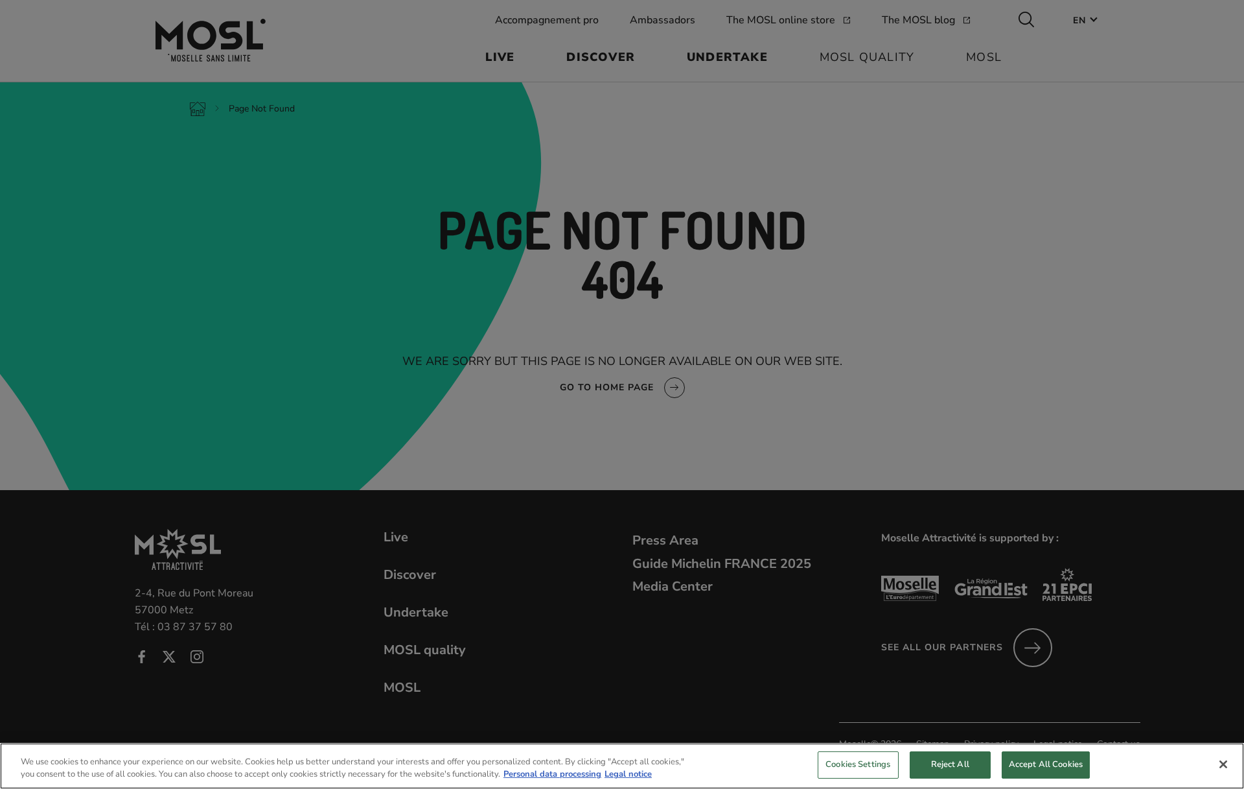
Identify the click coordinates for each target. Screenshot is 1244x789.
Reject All (950, 764)
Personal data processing (552, 775)
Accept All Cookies (1046, 764)
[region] (622, 766)
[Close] (1223, 764)
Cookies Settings (857, 764)
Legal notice (628, 775)
